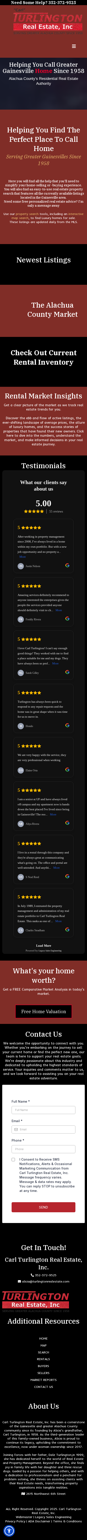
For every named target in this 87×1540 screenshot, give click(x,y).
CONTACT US (43, 1387)
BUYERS (43, 1366)
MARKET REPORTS (44, 1380)
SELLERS (43, 1373)
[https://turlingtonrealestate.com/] (48, 21)
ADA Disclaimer (39, 1521)
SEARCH (43, 1352)
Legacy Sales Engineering (53, 1517)
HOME (43, 1338)
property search (28, 214)
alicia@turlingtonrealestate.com (45, 1281)
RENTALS (43, 1359)
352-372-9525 (45, 1275)
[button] (74, 46)
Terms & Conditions (67, 1521)
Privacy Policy (15, 1521)
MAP (44, 1345)
